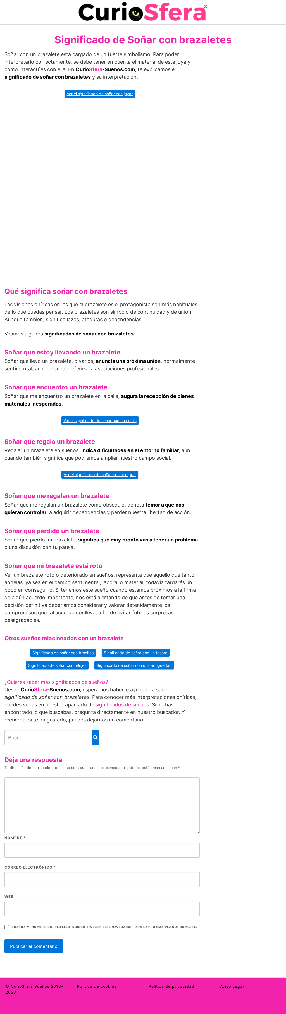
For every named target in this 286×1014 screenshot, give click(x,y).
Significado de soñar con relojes (57, 665)
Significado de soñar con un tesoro (135, 652)
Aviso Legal (232, 986)
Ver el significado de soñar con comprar (100, 474)
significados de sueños (122, 705)
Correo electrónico (30, 867)
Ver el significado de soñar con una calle (100, 420)
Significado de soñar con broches (63, 652)
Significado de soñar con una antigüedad (134, 665)
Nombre (15, 838)
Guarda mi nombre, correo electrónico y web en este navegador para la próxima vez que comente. (104, 927)
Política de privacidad (171, 986)
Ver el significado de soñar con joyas (100, 93)
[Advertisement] (102, 190)
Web (9, 896)
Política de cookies (96, 986)
